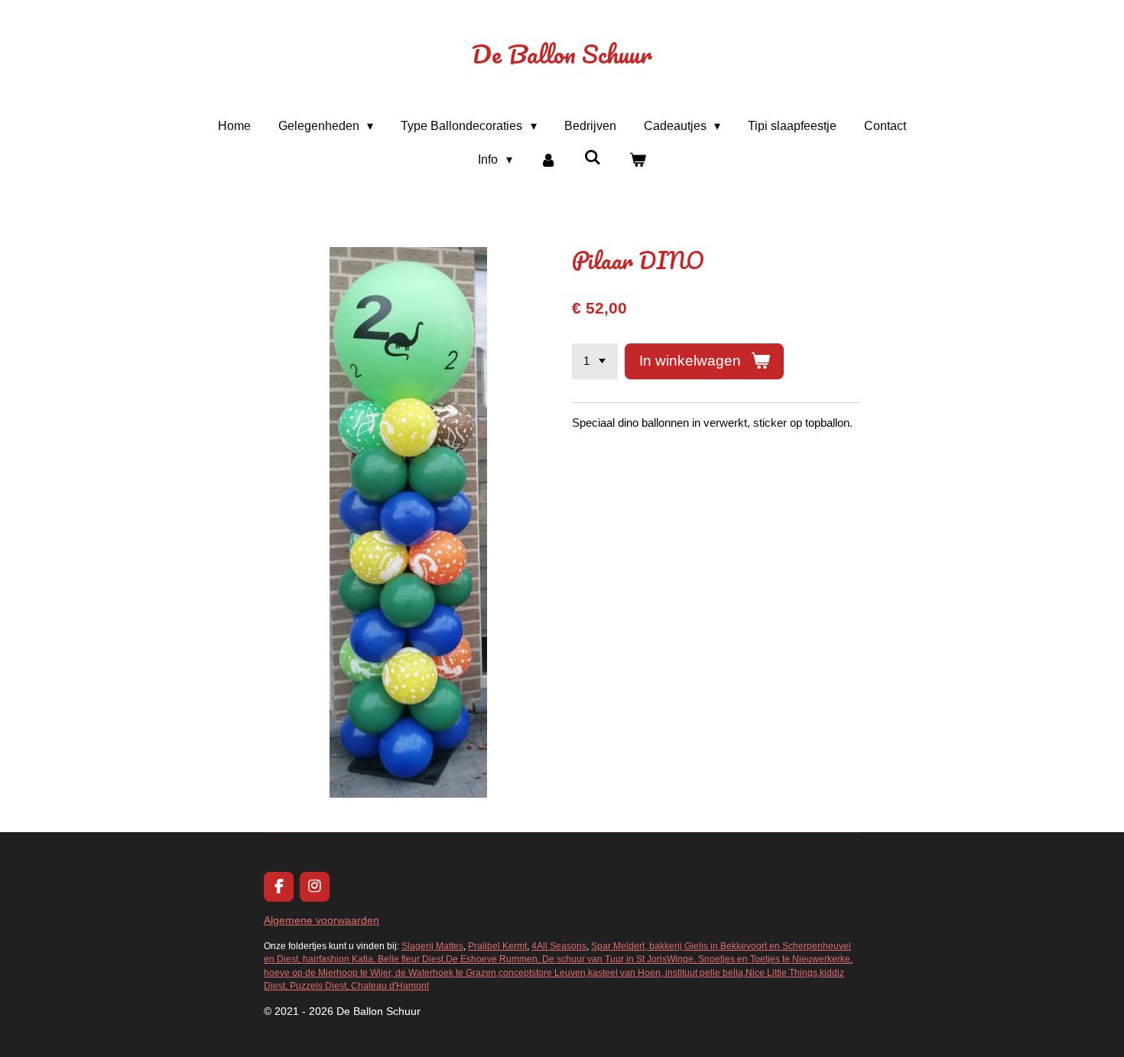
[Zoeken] (592, 157)
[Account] (548, 160)
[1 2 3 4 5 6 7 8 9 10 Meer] (595, 361)
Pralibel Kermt (497, 946)
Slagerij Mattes (432, 946)
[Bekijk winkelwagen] (637, 160)
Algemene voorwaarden (321, 920)
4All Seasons (558, 946)
